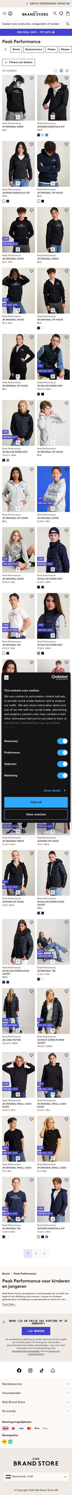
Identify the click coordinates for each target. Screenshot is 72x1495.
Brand (6, 1273)
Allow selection (36, 814)
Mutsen (65, 49)
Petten (52, 49)
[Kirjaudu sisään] (10, 13)
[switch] (62, 753)
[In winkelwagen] (18, 117)
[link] (35, 13)
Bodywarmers (33, 49)
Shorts (16, 49)
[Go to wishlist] (61, 13)
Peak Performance (25, 1273)
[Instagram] (30, 1370)
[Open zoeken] (55, 13)
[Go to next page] (44, 1253)
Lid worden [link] (36, 1331)
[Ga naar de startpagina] (35, 13)
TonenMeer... (9, 1304)
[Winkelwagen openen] (68, 13)
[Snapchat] (53, 1370)
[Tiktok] (41, 1370)
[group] (61, 70)
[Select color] (38, 135)
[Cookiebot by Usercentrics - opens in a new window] (52, 677)
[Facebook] (19, 1370)
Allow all (36, 802)
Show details (52, 790)
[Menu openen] (4, 13)
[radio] (55, 70)
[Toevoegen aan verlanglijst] (31, 78)
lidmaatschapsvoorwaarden (26, 1351)
